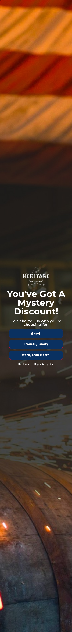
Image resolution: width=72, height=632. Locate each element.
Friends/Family (36, 344)
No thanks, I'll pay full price (36, 364)
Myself (36, 333)
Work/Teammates (36, 355)
